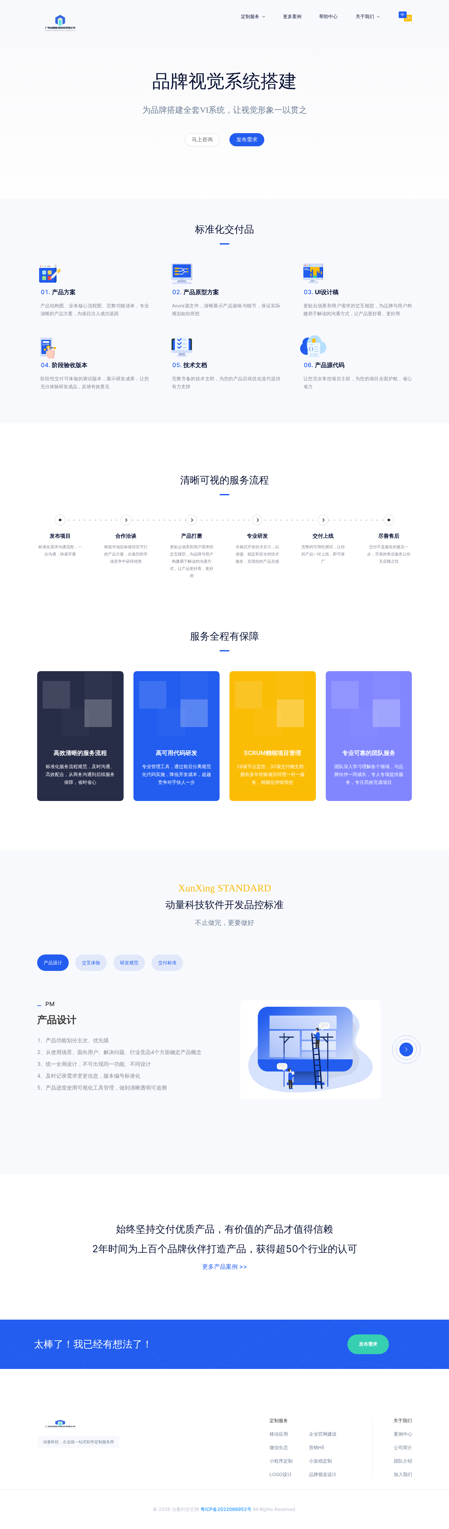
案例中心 (403, 1434)
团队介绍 (403, 1461)
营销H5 (316, 1447)
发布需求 (368, 1344)
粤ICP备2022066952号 (226, 1509)
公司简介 (403, 1447)
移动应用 (279, 1434)
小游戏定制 (320, 1461)
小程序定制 (281, 1461)
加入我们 (403, 1474)
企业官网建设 (323, 1434)
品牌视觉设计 (323, 1474)
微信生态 (279, 1447)
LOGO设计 (281, 1474)
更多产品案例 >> (224, 1266)
